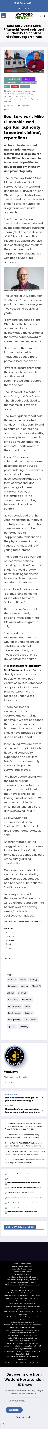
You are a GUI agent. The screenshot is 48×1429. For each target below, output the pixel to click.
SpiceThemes (38, 1363)
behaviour (27, 91)
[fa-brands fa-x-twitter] (25, 8)
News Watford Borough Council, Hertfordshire (22, 1280)
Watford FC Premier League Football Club (22, 1338)
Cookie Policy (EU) (22, 1354)
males (24, 96)
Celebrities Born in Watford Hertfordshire (22, 1293)
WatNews (9, 106)
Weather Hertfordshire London (22, 1269)
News (15, 86)
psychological (31, 96)
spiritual (34, 99)
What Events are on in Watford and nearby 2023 (22, 1298)
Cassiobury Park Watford (22, 1274)
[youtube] (19, 8)
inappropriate (16, 96)
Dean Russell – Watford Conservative (22, 1304)
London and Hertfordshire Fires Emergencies (22, 1301)
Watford (24, 86)
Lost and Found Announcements (22, 1322)
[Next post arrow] (42, 1110)
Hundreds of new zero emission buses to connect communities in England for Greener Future (22, 1110)
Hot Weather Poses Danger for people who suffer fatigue (21, 1099)
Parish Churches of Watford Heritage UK (22, 1282)
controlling (28, 94)
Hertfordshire (11, 83)
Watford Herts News (12, 1363)
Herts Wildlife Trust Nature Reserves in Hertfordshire (22, 1325)
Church (34, 91)
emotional (7, 96)
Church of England (13, 79)
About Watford (26, 1264)
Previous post (11, 1094)
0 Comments (11, 110)
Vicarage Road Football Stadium (22, 1290)
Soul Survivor (26, 99)
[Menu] (3, 15)
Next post (9, 1106)
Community (29, 79)
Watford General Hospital (22, 1272)
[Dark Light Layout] (44, 16)
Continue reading (24, 1417)
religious (7, 99)
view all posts (9, 1083)
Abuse (15, 91)
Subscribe (14, 1409)
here (39, 922)
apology (20, 91)
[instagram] (22, 8)
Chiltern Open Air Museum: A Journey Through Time (22, 1351)
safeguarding (16, 99)
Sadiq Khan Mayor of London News (22, 1341)
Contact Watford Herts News (22, 1266)
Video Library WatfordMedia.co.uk (16, 1296)
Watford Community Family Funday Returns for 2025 (22, 1346)
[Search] (40, 16)
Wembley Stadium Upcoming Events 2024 (22, 1335)
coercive (21, 94)
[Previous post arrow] (42, 1097)
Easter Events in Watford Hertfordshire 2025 (22, 1343)
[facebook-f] (29, 8)
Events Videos (36, 1296)
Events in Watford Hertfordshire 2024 (22, 1328)
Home (16, 1264)
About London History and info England (22, 1277)
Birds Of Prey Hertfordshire (22, 1349)
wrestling (7, 101)
